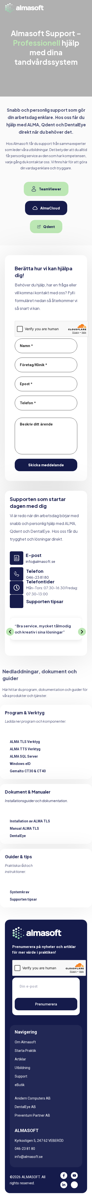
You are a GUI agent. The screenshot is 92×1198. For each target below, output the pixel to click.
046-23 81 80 (37, 577)
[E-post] (16, 558)
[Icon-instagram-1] (74, 1184)
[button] (10, 632)
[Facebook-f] (63, 1175)
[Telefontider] (16, 587)
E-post (33, 555)
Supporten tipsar (44, 601)
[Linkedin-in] (63, 1184)
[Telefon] (16, 574)
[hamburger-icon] (80, 7)
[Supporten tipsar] (16, 601)
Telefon (34, 571)
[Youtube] (74, 1175)
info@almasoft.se (40, 561)
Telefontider (40, 581)
